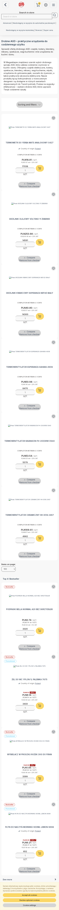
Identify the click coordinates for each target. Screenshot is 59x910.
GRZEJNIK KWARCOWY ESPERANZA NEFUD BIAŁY (29, 293)
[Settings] (45, 5)
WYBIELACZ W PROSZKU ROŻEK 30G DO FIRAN (29, 754)
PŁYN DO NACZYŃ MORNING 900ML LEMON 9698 (29, 827)
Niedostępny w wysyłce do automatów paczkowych (34, 23)
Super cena (48, 30)
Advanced (7, 23)
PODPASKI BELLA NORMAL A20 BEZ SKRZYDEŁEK (29, 609)
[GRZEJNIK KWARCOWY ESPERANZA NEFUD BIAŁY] (29, 277)
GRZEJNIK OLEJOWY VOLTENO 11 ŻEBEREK (29, 219)
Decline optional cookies (29, 900)
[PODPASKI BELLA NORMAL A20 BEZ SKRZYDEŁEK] (29, 596)
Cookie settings (29, 905)
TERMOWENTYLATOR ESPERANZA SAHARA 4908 (29, 367)
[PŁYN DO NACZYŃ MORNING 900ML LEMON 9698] (29, 813)
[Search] (55, 15)
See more (7, 879)
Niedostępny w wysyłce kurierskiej (20, 30)
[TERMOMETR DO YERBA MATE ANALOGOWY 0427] (29, 127)
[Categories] (53, 5)
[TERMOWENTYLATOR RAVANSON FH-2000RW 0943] (29, 425)
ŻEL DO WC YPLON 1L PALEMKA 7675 (29, 679)
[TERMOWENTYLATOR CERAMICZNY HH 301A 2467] (29, 499)
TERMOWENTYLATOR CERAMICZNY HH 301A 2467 (29, 515)
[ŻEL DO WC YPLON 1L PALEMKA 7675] (29, 666)
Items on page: (8, 564)
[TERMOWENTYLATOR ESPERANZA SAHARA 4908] (29, 351)
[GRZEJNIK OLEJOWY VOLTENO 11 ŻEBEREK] (29, 203)
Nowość (39, 30)
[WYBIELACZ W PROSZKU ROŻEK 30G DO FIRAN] (29, 741)
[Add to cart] (40, 168)
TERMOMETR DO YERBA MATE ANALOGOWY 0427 (29, 142)
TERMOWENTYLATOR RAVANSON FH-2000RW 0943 (29, 441)
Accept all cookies (29, 895)
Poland (38, 149)
